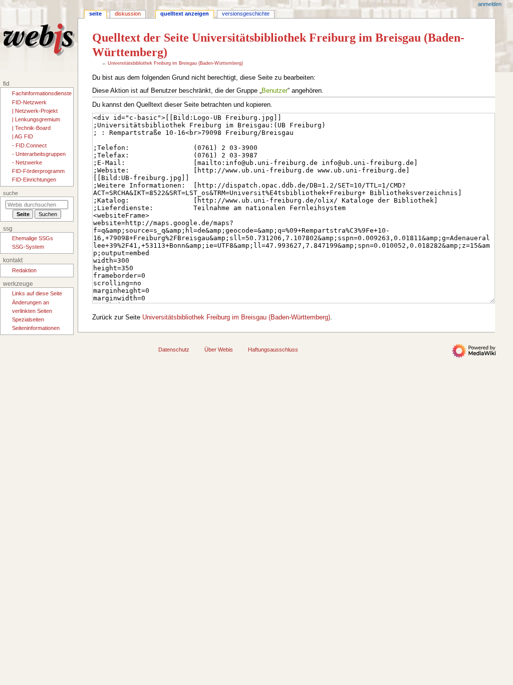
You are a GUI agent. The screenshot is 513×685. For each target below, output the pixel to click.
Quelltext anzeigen (184, 14)
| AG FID (22, 136)
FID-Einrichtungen (34, 180)
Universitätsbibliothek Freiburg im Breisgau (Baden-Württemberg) (175, 63)
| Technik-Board (31, 128)
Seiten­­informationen (36, 328)
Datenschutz (173, 350)
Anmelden (489, 4)
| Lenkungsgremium (36, 119)
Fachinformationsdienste (42, 93)
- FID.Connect (29, 145)
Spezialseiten (28, 319)
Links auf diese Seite (37, 293)
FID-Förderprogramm (38, 171)
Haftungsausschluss (273, 350)
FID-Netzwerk (29, 102)
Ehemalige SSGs (32, 238)
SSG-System (28, 247)
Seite (95, 14)
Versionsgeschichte (246, 14)
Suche (10, 193)
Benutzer (275, 90)
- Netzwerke (27, 162)
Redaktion (24, 270)
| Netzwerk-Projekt (35, 111)
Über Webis (218, 350)
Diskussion (128, 14)
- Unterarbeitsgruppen (39, 154)
